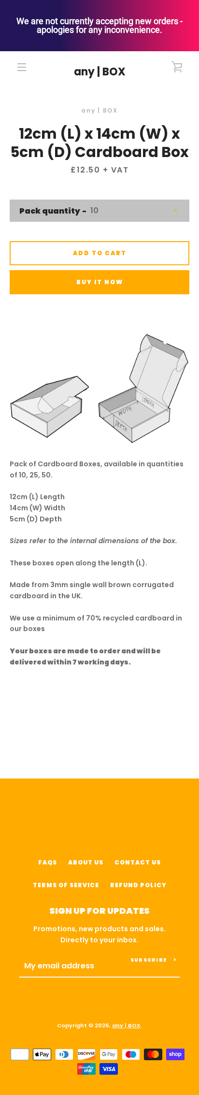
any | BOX (100, 72)
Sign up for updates (99, 911)
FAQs (47, 862)
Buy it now (99, 282)
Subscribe (148, 960)
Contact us (137, 862)
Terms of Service (66, 885)
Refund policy (138, 885)
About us (85, 862)
